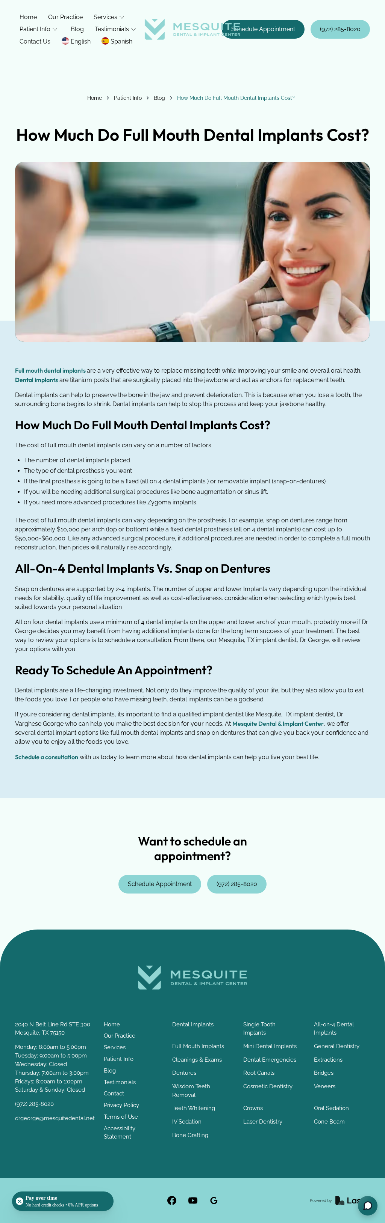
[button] (110, 17)
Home (28, 17)
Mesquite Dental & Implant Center (278, 723)
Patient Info (128, 98)
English (81, 41)
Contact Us (35, 41)
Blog (77, 29)
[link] (192, 29)
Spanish (121, 41)
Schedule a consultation (46, 757)
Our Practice (65, 17)
